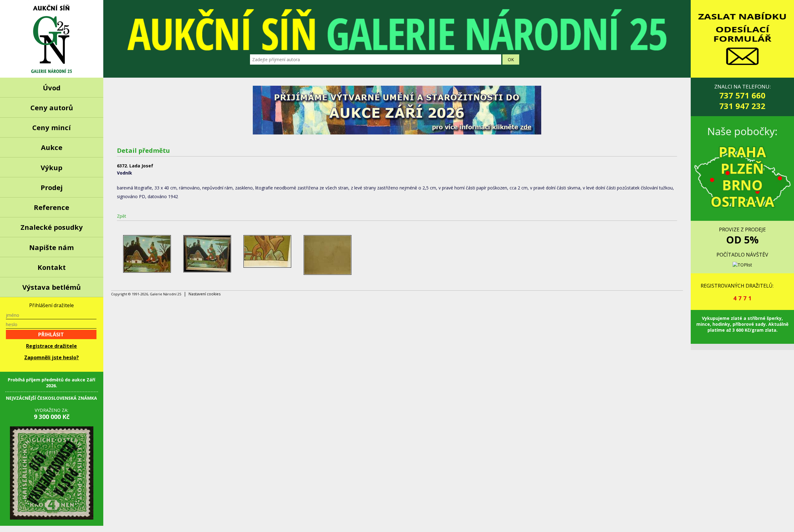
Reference (51, 207)
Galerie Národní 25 (51, 39)
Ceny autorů (51, 107)
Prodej (52, 187)
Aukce (51, 147)
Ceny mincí (51, 127)
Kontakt (52, 267)
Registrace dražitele (51, 346)
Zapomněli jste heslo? (51, 357)
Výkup (51, 167)
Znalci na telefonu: (742, 97)
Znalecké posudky (51, 227)
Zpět (121, 216)
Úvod (51, 87)
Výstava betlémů (51, 287)
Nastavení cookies (205, 294)
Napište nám (51, 247)
